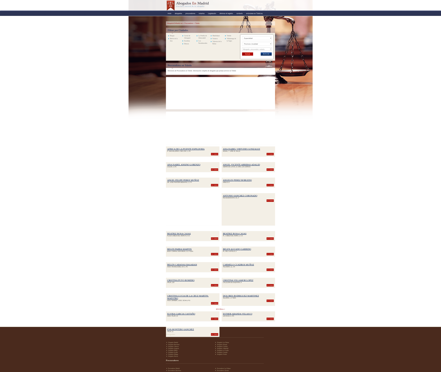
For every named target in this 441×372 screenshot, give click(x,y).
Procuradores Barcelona (174, 370)
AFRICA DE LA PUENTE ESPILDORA (186, 149)
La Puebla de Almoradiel (202, 37)
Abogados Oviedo (222, 354)
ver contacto (214, 154)
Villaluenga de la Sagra (231, 40)
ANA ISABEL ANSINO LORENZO (183, 164)
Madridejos (216, 36)
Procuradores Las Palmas (224, 368)
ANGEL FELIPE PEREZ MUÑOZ (183, 180)
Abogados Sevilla (173, 352)
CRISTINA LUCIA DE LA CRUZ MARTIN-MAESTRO (188, 297)
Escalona (187, 41)
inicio (169, 13)
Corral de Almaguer (187, 37)
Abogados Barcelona (173, 344)
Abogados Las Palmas (223, 342)
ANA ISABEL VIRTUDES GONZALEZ (241, 149)
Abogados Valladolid (222, 348)
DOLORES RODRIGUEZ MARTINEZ (241, 296)
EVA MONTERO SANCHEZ (180, 329)
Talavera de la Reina (217, 43)
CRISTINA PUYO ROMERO (180, 280)
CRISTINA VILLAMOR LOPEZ (238, 280)
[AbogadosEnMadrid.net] (187, 6)
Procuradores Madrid (174, 368)
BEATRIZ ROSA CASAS (179, 233)
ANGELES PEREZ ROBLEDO (237, 180)
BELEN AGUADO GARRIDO (237, 249)
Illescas (186, 44)
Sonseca (215, 38)
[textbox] (257, 49)
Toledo (229, 36)
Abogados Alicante (222, 344)
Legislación (212, 13)
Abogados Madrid (173, 342)
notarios (202, 13)
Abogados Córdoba (222, 346)
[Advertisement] (220, 93)
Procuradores (188, 23)
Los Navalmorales (202, 42)
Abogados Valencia (173, 346)
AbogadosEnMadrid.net (175, 23)
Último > (222, 309)
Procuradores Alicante (223, 370)
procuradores (190, 13)
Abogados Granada (222, 352)
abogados (178, 13)
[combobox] (257, 49)
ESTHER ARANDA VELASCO (237, 314)
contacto (239, 13)
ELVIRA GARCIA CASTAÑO (181, 314)
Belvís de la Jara (174, 40)
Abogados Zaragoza (173, 348)
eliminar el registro (226, 13)
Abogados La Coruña (223, 350)
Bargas (172, 36)
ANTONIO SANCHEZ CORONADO (240, 195)
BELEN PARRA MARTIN (179, 249)
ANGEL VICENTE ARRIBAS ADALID (241, 164)
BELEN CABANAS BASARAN (182, 264)
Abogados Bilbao (173, 350)
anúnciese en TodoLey (254, 13)
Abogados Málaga (173, 354)
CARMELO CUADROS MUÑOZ (238, 264)
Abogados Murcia (173, 356)
